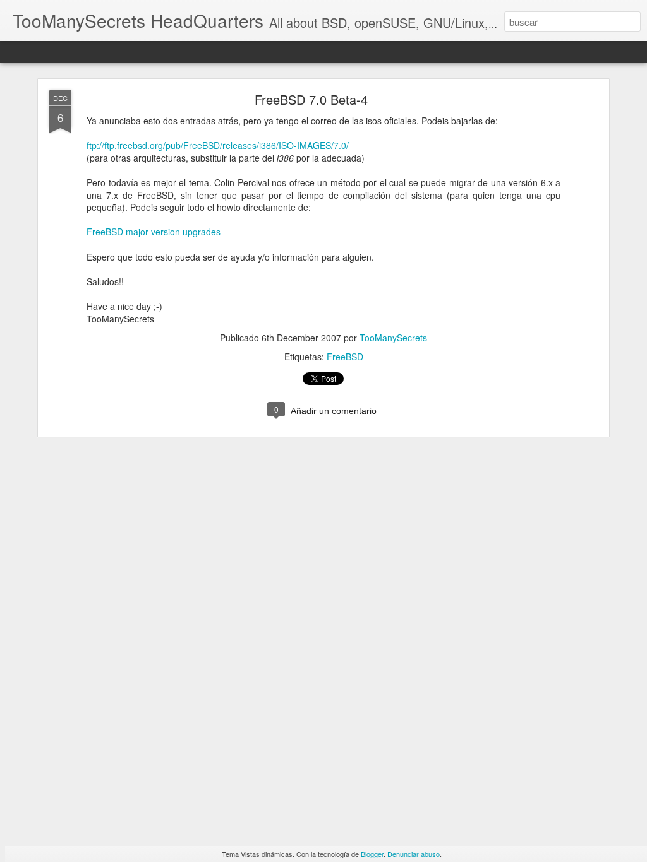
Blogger (372, 854)
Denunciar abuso (413, 854)
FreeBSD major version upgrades (154, 231)
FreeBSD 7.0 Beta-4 (311, 99)
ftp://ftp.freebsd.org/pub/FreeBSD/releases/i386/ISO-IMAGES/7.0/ (218, 145)
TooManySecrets (393, 337)
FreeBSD (345, 356)
